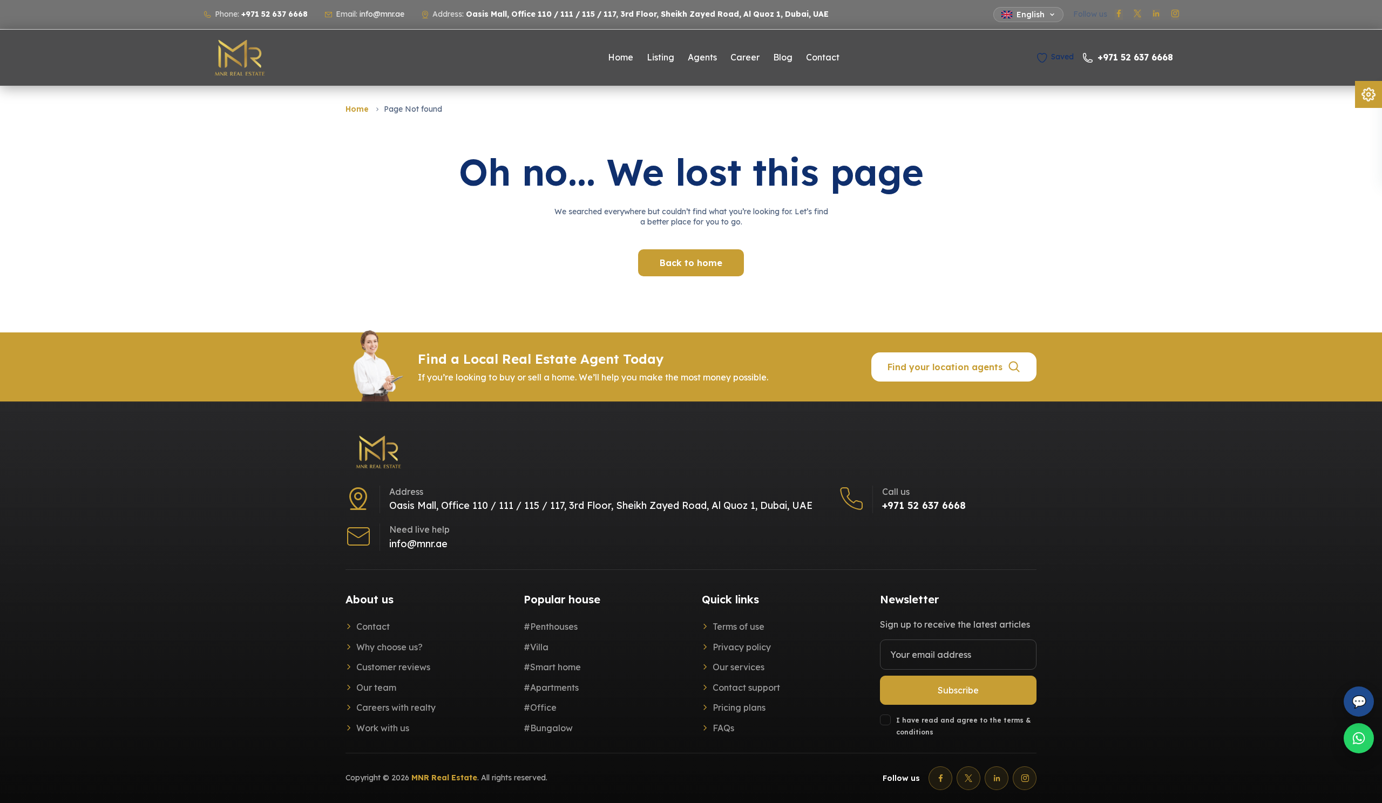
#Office (540, 708)
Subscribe (958, 690)
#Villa (536, 647)
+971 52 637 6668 (274, 14)
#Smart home (552, 667)
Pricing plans (739, 708)
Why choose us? (389, 647)
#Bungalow (548, 728)
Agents (702, 57)
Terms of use (738, 626)
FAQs (723, 728)
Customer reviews (393, 667)
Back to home (691, 262)
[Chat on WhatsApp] (1359, 738)
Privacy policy (742, 647)
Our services (738, 667)
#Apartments (551, 687)
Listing (660, 57)
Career (745, 57)
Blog (782, 57)
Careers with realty (396, 708)
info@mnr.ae (382, 14)
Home (620, 57)
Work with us (382, 728)
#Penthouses (551, 626)
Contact (822, 57)
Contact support (746, 687)
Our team (376, 687)
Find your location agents (945, 367)
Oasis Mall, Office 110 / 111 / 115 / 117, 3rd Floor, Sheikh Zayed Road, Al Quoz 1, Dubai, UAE (600, 506)
